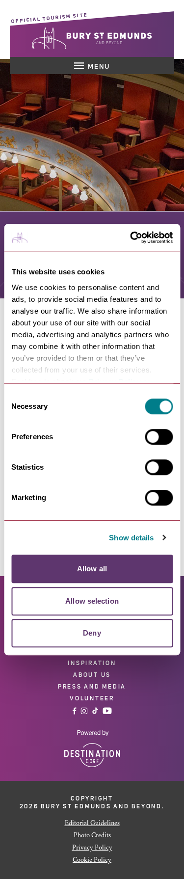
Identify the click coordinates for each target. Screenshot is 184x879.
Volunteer (92, 698)
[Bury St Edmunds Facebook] (75, 711)
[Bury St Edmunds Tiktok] (95, 711)
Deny (92, 633)
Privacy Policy (92, 848)
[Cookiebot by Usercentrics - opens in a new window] (131, 237)
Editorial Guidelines (92, 823)
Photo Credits (92, 835)
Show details (131, 537)
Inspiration (92, 663)
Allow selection (92, 601)
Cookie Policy (92, 860)
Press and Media (92, 687)
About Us (92, 675)
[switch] (159, 437)
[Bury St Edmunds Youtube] (107, 711)
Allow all (92, 568)
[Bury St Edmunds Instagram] (84, 711)
